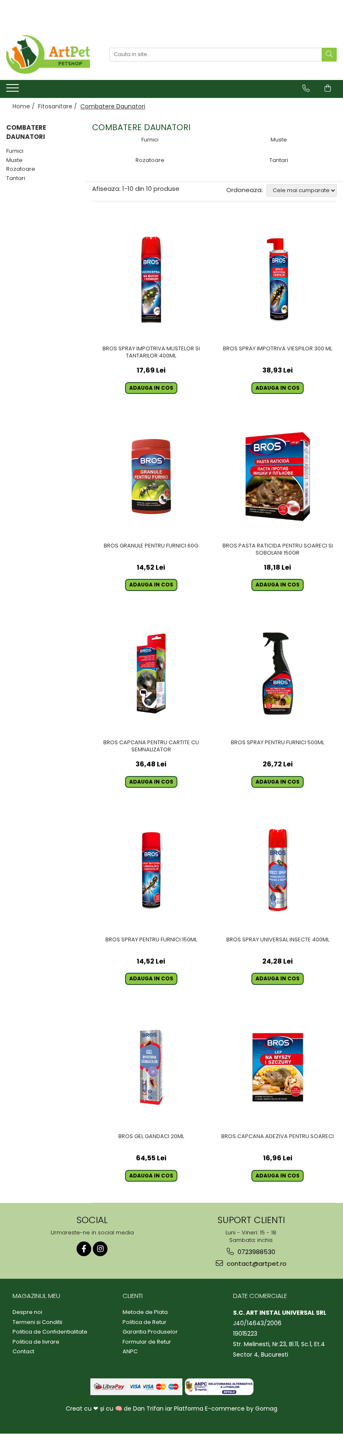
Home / (24, 106)
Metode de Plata (145, 1312)
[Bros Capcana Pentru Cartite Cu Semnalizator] (151, 673)
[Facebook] (84, 1249)
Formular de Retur (147, 1342)
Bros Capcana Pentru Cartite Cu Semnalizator (151, 746)
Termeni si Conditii (37, 1322)
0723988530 (255, 1251)
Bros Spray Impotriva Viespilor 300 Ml (277, 348)
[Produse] (13, 90)
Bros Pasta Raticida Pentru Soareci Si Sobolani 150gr (278, 549)
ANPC (130, 1351)
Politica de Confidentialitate (50, 1332)
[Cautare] (329, 55)
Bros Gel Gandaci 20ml (151, 1136)
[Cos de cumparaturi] (328, 88)
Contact (23, 1351)
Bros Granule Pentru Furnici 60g (151, 546)
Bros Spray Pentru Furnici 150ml (151, 939)
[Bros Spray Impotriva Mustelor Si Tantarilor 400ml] (151, 280)
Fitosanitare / (58, 106)
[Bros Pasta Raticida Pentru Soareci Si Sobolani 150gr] (278, 476)
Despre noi (27, 1312)
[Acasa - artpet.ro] (48, 54)
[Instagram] (100, 1249)
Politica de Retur (144, 1322)
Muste (14, 160)
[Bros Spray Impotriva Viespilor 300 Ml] (278, 280)
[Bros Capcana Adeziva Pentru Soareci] (278, 1067)
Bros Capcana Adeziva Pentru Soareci (277, 1136)
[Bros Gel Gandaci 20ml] (151, 1067)
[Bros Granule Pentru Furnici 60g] (151, 476)
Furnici (14, 151)
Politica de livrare (36, 1342)
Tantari (15, 178)
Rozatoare (20, 169)
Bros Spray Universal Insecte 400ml (277, 939)
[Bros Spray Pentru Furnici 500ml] (278, 673)
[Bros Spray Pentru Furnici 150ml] (151, 870)
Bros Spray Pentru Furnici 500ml (277, 742)
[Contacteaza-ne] (306, 88)
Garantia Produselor (150, 1332)
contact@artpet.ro (256, 1263)
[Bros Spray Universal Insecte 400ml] (278, 870)
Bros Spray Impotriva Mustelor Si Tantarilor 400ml (151, 352)
